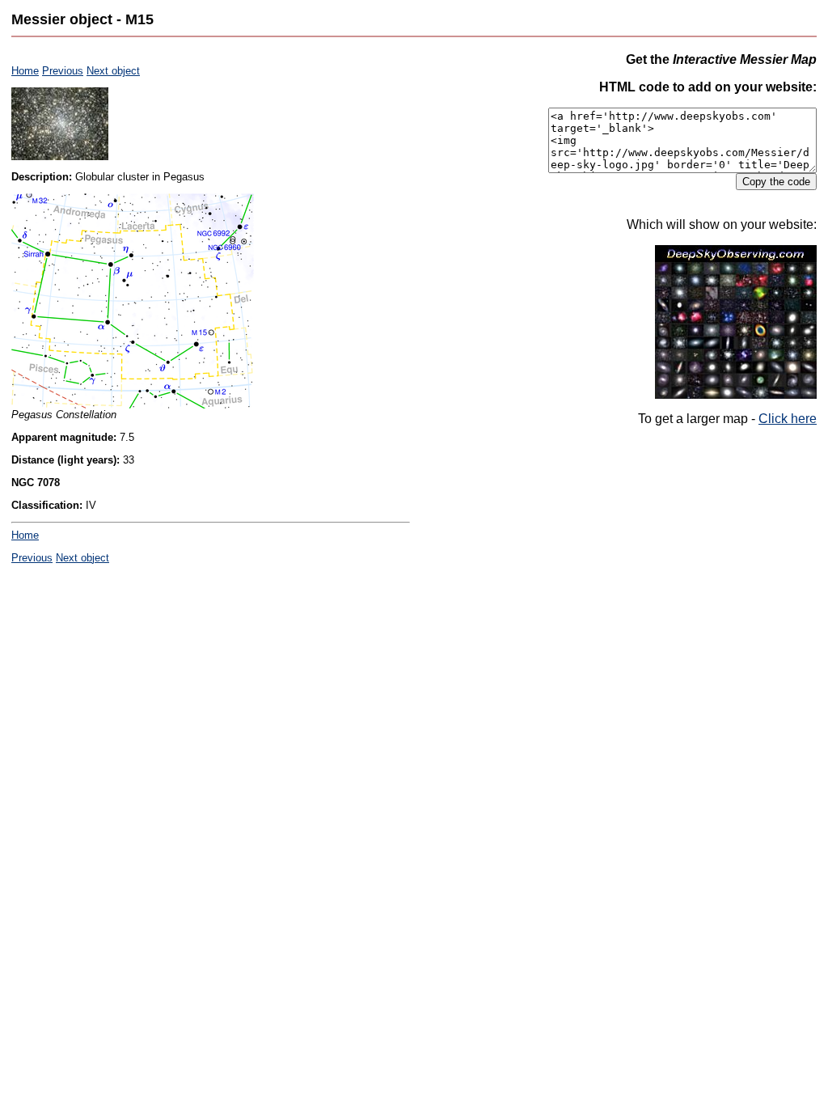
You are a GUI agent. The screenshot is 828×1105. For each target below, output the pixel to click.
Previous (62, 71)
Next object (113, 71)
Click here (787, 418)
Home (25, 71)
